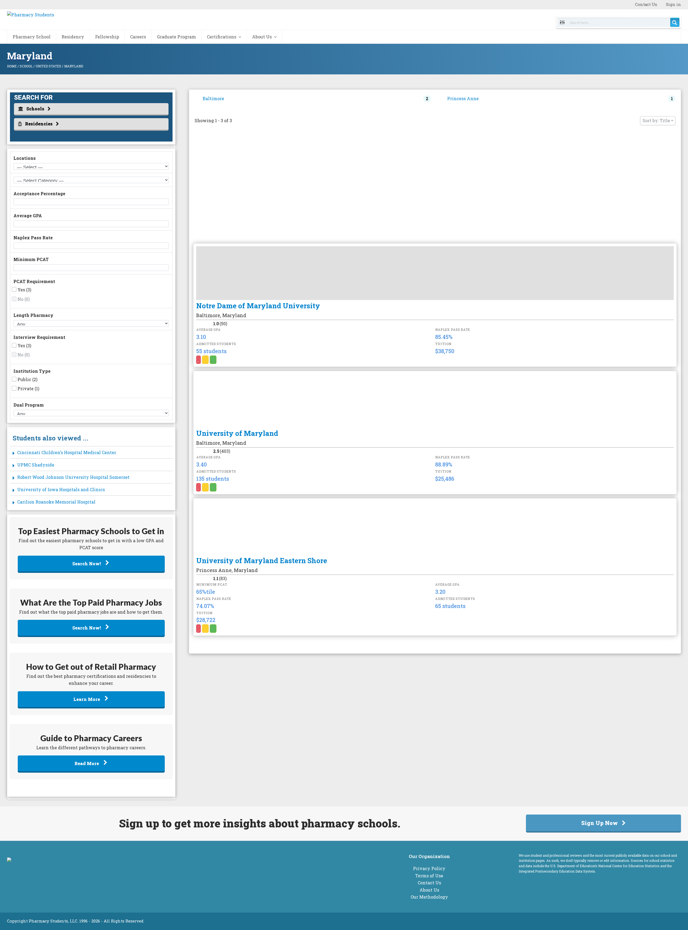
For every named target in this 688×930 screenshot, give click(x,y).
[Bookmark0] (198, 360)
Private (28, 388)
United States (48, 66)
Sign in (673, 4)
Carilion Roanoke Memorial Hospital (56, 502)
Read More (87, 763)
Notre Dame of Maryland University (258, 305)
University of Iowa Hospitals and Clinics (61, 489)
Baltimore (213, 98)
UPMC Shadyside (35, 465)
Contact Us (646, 4)
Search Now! (87, 563)
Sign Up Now (599, 822)
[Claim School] (205, 360)
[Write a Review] (213, 360)
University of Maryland (237, 433)
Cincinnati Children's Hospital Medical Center (66, 452)
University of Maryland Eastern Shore (261, 560)
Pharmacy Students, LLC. (53, 921)
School (26, 66)
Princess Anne (463, 98)
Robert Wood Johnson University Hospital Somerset (73, 477)
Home (12, 66)
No (23, 299)
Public (27, 379)
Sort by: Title (656, 120)
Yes (24, 289)
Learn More (87, 699)
